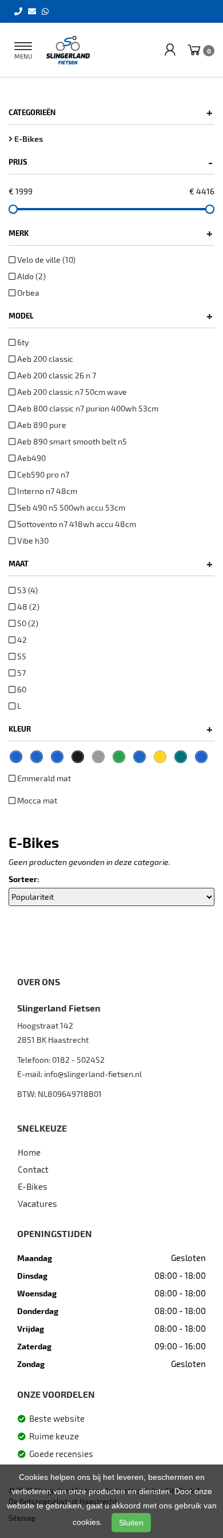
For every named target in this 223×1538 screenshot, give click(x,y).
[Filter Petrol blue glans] (180, 756)
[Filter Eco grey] (98, 756)
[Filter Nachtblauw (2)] (16, 756)
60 (20, 689)
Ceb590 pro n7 (42, 474)
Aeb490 (30, 458)
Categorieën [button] (111, 112)
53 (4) (26, 590)
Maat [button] (111, 563)
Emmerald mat (43, 778)
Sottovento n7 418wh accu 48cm (75, 524)
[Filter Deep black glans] (77, 756)
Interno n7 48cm (46, 491)
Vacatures (37, 1203)
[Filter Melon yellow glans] (160, 756)
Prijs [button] (111, 162)
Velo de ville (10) (45, 259)
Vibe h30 (32, 540)
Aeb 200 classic (44, 359)
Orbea (27, 292)
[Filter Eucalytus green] (119, 756)
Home (29, 1152)
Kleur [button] (111, 729)
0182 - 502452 (78, 1059)
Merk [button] (111, 233)
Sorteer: (24, 879)
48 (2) (27, 606)
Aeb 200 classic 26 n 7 (55, 375)
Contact (33, 1169)
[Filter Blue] (57, 756)
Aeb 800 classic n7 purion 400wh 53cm (86, 408)
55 (20, 656)
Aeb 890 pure (40, 425)
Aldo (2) (30, 276)
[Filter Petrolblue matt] (201, 756)
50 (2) (26, 623)
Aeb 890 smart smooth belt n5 (71, 441)
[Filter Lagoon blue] (139, 756)
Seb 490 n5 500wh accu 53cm (70, 507)
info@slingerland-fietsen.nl (93, 1074)
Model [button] (111, 316)
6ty (22, 342)
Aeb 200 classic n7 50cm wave (71, 392)
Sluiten (131, 1522)
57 (20, 673)
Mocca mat (36, 800)
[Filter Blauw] (36, 756)
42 (21, 639)
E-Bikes (32, 1186)
